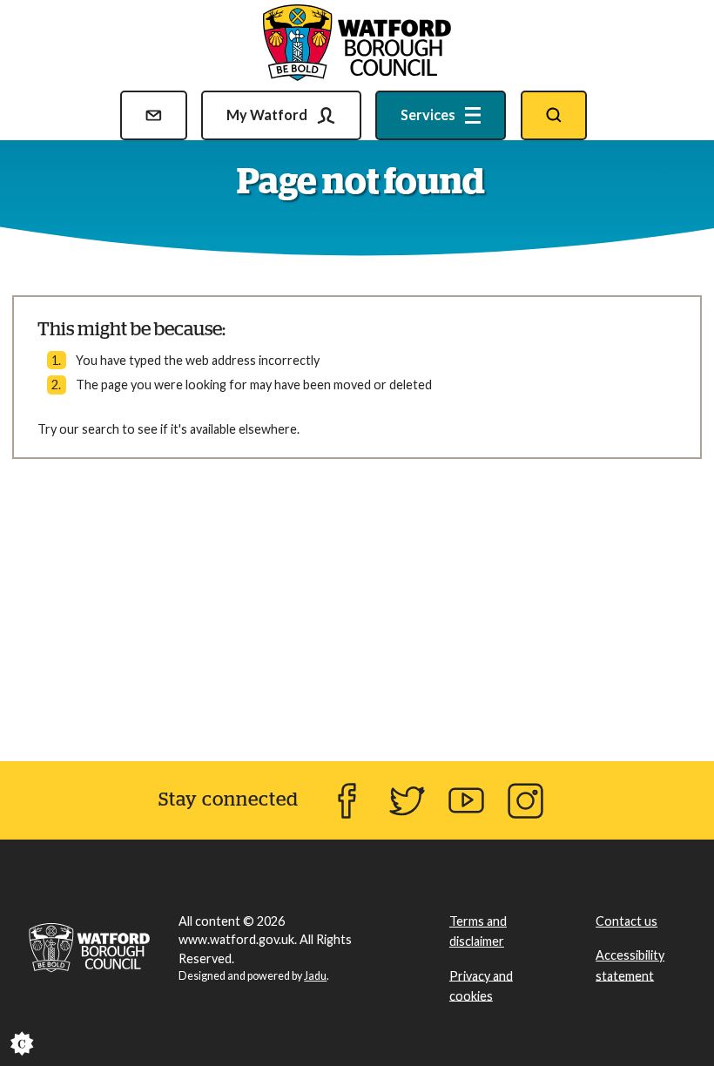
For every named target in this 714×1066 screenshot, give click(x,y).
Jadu (315, 975)
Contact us (626, 921)
